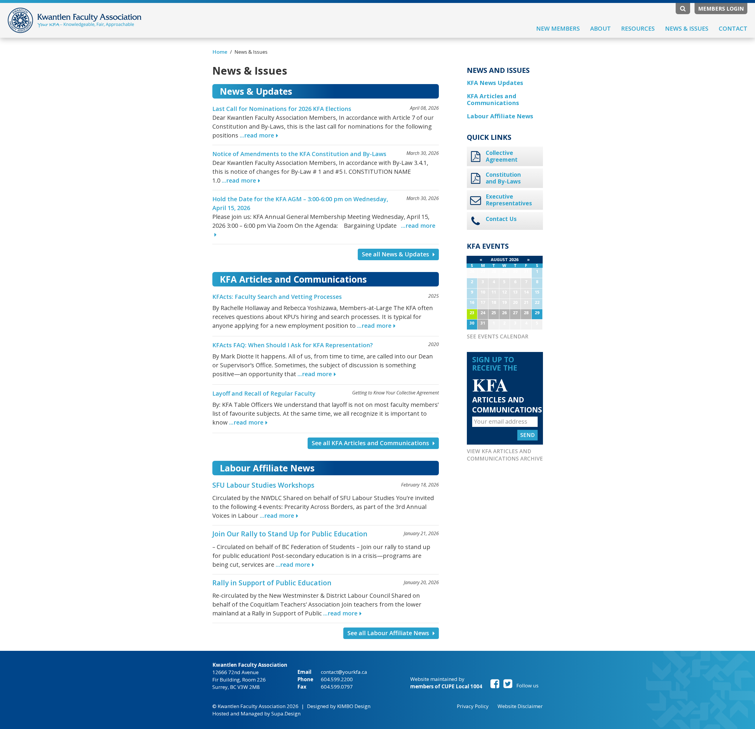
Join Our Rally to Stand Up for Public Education (289, 533)
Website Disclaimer (520, 706)
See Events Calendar (497, 336)
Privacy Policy (473, 706)
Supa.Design (286, 713)
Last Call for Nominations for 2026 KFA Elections (281, 109)
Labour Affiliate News (500, 116)
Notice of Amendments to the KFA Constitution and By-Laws (299, 154)
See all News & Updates (395, 254)
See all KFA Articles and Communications (370, 443)
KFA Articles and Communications (493, 99)
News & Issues (686, 28)
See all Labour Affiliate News (388, 633)
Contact (733, 28)
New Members (558, 28)
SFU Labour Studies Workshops (263, 485)
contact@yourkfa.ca (344, 672)
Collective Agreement (502, 156)
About (600, 28)
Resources (638, 28)
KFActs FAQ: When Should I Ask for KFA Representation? (292, 345)
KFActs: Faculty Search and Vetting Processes (277, 297)
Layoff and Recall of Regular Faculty (264, 393)
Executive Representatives (509, 200)
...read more (257, 135)
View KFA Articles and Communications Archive (505, 455)
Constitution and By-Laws (503, 178)
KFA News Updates (495, 83)
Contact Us (501, 219)
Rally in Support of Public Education (271, 582)
